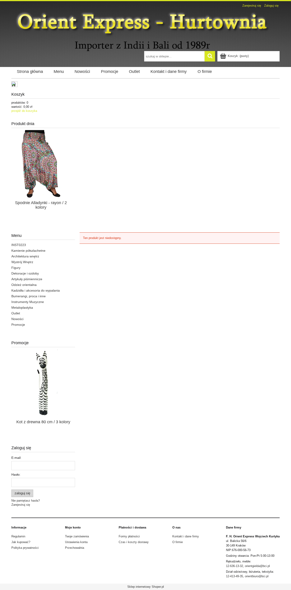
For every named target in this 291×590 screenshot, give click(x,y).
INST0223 (18, 245)
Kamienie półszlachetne (28, 250)
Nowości (17, 319)
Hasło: (15, 474)
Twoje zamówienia (77, 536)
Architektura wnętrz (25, 256)
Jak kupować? (20, 542)
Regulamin (18, 536)
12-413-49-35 (234, 576)
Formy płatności (129, 536)
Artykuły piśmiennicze (26, 279)
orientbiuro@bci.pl (256, 576)
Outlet (15, 313)
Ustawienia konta (76, 542)
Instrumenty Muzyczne (27, 302)
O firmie (177, 542)
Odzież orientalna (24, 285)
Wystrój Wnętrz (22, 262)
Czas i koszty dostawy (134, 542)
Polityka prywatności (25, 547)
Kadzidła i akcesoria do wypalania (35, 290)
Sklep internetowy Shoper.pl (145, 586)
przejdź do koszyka (24, 111)
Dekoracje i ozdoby (25, 273)
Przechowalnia (74, 547)
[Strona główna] (145, 30)
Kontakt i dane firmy (185, 536)
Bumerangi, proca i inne (28, 296)
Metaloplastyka (22, 307)
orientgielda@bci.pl (257, 566)
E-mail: (16, 457)
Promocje (18, 324)
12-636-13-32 (234, 566)
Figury (15, 267)
